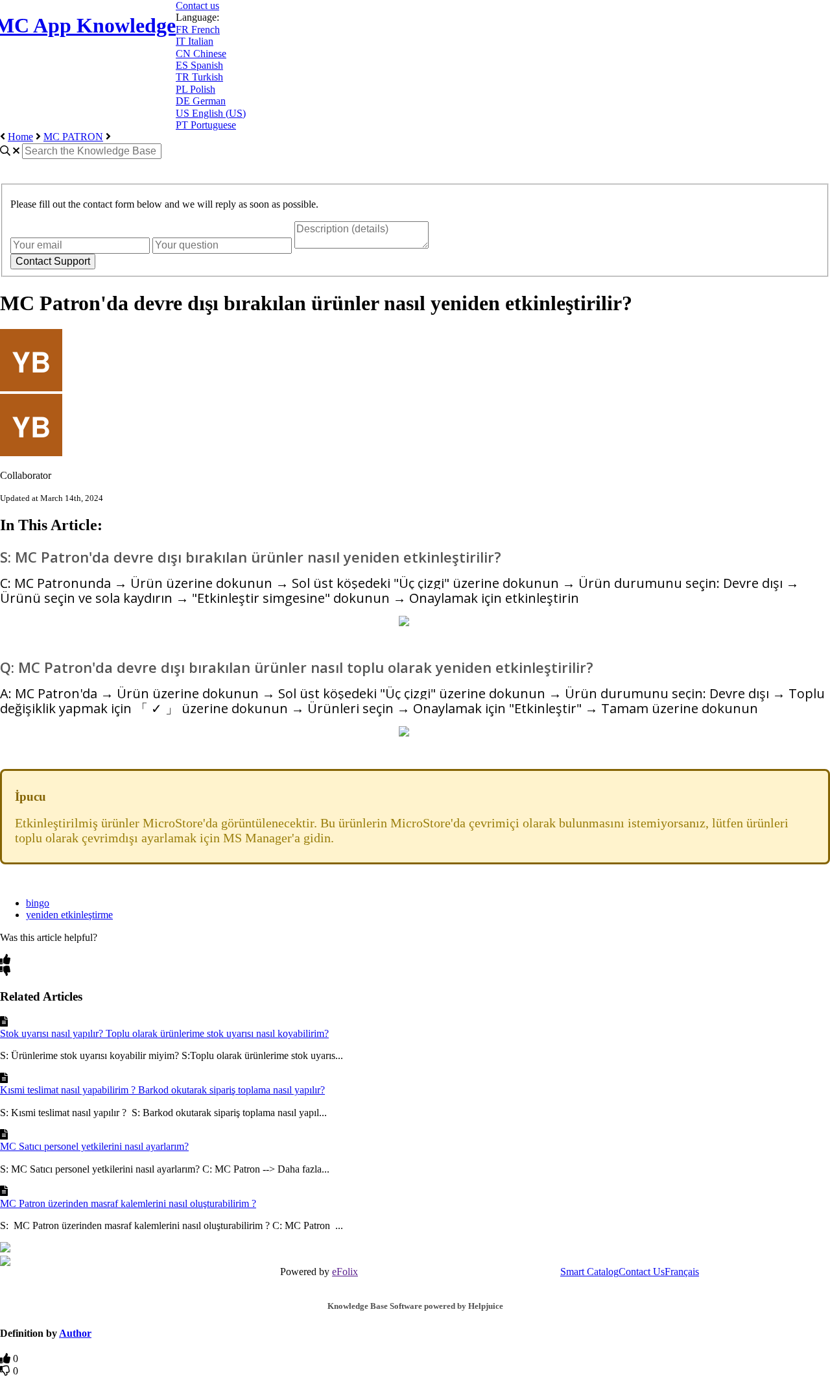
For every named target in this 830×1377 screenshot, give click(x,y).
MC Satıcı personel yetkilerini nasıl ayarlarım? (94, 1146)
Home (20, 136)
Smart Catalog (589, 1271)
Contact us (197, 5)
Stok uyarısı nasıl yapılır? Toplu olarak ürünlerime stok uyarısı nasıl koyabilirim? (164, 1033)
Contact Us (642, 1271)
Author (75, 1333)
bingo (37, 902)
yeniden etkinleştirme (69, 914)
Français (682, 1271)
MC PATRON (73, 136)
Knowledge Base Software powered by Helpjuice (415, 1306)
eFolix (345, 1271)
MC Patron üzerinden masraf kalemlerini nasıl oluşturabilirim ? (128, 1203)
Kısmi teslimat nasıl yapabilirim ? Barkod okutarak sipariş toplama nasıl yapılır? (162, 1089)
